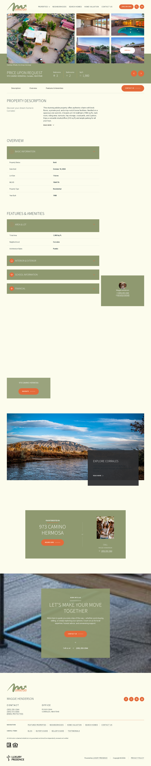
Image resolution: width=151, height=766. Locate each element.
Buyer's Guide (42, 731)
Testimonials (74, 731)
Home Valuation (91, 7)
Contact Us (107, 7)
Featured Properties (37, 725)
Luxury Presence (100, 758)
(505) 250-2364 (126, 6)
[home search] (136, 7)
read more (97, 475)
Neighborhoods (59, 7)
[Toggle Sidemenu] (142, 7)
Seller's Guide (58, 731)
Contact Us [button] (106, 725)
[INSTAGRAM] (131, 699)
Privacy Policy (137, 758)
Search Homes (75, 7)
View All (127, 50)
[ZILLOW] (142, 699)
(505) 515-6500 (13, 712)
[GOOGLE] (136, 699)
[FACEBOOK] (126, 699)
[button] (132, 88)
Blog (30, 731)
